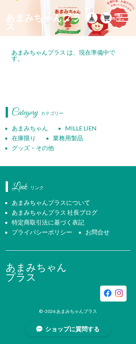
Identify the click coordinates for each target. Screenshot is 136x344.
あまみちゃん (30, 128)
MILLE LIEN (81, 128)
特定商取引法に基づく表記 (48, 222)
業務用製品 (68, 137)
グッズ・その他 (33, 147)
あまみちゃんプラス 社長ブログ (54, 212)
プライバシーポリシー (42, 232)
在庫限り (24, 137)
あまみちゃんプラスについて (51, 202)
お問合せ (97, 232)
